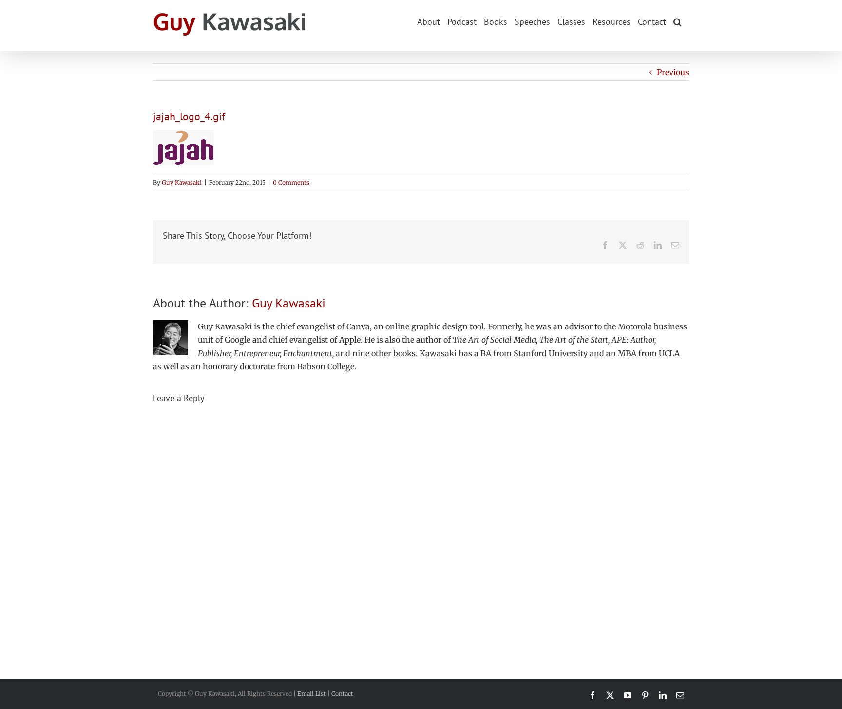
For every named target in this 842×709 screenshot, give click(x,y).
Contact (342, 693)
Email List (311, 693)
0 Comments (291, 182)
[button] (677, 21)
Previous (673, 72)
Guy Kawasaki (182, 182)
